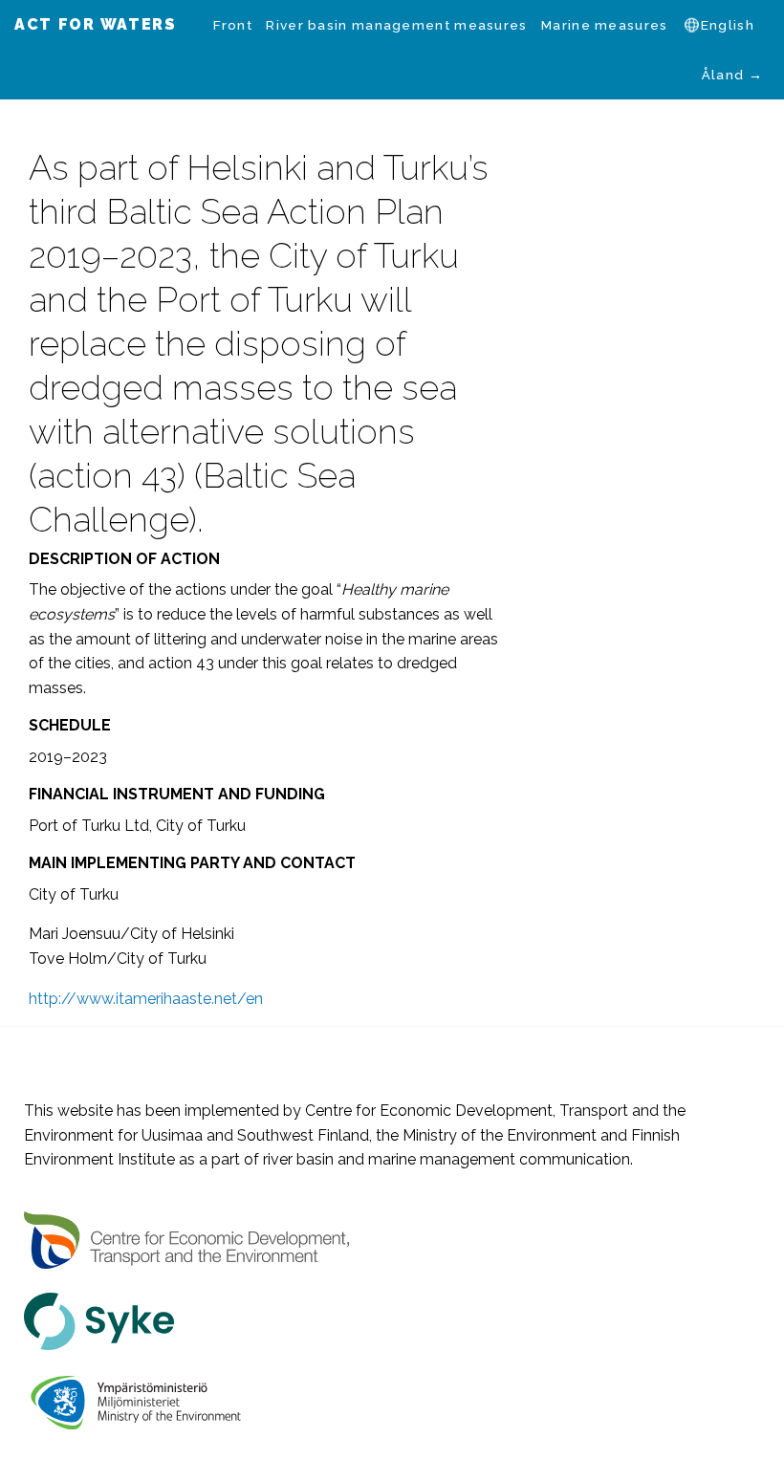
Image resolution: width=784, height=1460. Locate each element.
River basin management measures (396, 25)
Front (232, 25)
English (727, 25)
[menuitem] (233, 25)
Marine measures (604, 25)
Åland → (732, 74)
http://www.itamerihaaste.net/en (146, 999)
